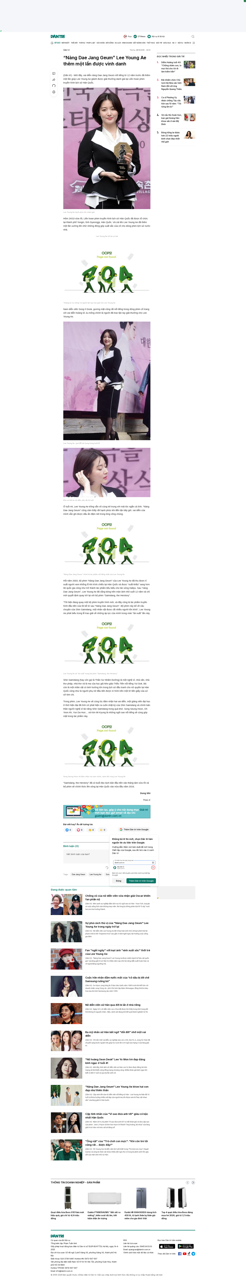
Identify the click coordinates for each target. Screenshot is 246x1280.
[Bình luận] (54, 73)
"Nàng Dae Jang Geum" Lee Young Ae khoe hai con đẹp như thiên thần (116, 1088)
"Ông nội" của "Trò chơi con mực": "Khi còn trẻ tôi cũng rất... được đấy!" (116, 1143)
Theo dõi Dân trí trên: (167, 1254)
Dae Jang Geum (78, 874)
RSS (125, 1240)
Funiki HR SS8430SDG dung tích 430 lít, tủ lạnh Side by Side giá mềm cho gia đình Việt (140, 1215)
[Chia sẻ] (54, 80)
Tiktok (189, 1254)
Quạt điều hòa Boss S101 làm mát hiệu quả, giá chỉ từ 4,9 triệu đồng (67, 1215)
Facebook (180, 1254)
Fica (129, 36)
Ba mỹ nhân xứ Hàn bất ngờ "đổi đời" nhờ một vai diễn (115, 1034)
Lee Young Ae (95, 874)
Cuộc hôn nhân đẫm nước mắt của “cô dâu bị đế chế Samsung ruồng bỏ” (117, 979)
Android (186, 1246)
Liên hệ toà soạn (130, 1243)
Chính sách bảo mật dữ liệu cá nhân (138, 1252)
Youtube (185, 1254)
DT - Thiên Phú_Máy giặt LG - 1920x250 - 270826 (123, 1)
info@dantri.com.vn (64, 1271)
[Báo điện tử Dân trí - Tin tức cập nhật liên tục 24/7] (58, 36)
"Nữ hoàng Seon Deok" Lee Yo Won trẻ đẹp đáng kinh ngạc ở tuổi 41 (115, 1061)
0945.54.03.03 (146, 1246)
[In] (54, 92)
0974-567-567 (71, 1268)
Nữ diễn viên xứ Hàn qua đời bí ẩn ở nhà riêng (112, 1004)
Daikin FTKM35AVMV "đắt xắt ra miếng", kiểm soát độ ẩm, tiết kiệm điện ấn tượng (104, 1215)
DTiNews (141, 36)
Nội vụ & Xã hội (158, 36)
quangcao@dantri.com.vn (139, 1249)
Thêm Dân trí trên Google (136, 829)
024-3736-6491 (67, 1259)
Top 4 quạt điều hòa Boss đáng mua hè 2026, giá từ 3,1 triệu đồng (177, 1215)
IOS (167, 1246)
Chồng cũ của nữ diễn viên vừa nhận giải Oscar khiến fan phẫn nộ (117, 897)
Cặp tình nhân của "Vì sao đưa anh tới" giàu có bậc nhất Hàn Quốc (116, 1115)
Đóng (118, 881)
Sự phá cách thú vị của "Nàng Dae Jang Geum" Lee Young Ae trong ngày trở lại (116, 925)
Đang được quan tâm (64, 889)
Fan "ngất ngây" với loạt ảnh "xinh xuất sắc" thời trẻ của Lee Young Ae (117, 952)
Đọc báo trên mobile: (170, 1240)
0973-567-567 (91, 1259)
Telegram (193, 1254)
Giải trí (66, 50)
